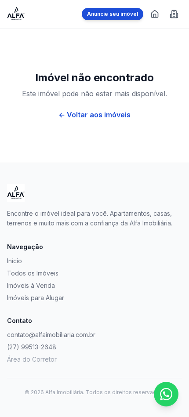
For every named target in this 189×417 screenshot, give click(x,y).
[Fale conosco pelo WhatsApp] (166, 394)
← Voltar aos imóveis (94, 114)
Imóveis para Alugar (35, 297)
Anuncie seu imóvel (112, 14)
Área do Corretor (32, 359)
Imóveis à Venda (31, 285)
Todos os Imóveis (32, 273)
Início (14, 261)
